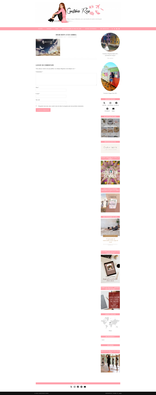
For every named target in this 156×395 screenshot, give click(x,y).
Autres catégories (91, 28)
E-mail (38, 93)
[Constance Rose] (78, 12)
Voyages (49, 28)
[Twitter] (112, 28)
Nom (37, 87)
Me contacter (105, 28)
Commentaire (39, 71)
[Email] (85, 386)
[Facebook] (119, 28)
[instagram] (74, 386)
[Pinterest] (116, 28)
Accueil (40, 28)
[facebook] (78, 386)
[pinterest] (81, 386)
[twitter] (71, 386)
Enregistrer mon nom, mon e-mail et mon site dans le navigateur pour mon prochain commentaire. (61, 106)
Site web (38, 100)
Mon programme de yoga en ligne (71, 28)
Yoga (56, 28)
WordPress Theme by (113, 393)
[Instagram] (114, 28)
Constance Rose (44, 393)
